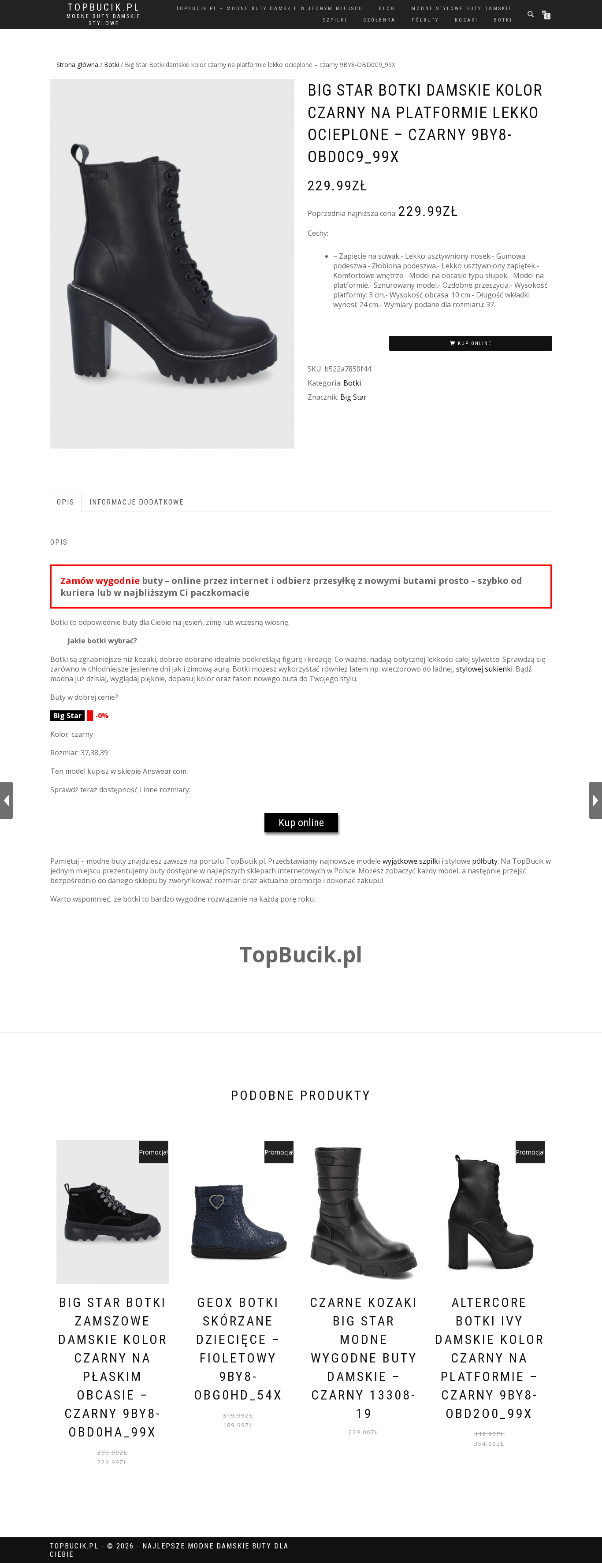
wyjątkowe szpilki (411, 861)
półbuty (425, 20)
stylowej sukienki (484, 669)
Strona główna (77, 64)
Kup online (475, 343)
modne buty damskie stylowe (104, 19)
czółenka (379, 20)
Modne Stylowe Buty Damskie (462, 8)
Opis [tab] (65, 502)
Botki (111, 64)
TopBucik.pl (104, 7)
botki (503, 20)
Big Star (353, 397)
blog (387, 8)
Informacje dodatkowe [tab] (136, 502)
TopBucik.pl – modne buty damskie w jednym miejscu (269, 8)
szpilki (335, 20)
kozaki (466, 20)
